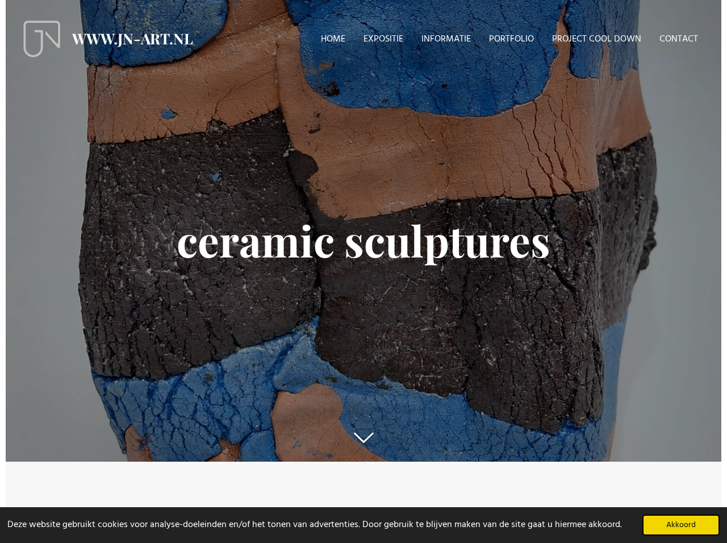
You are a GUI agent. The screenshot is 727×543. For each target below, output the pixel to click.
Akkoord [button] (681, 525)
